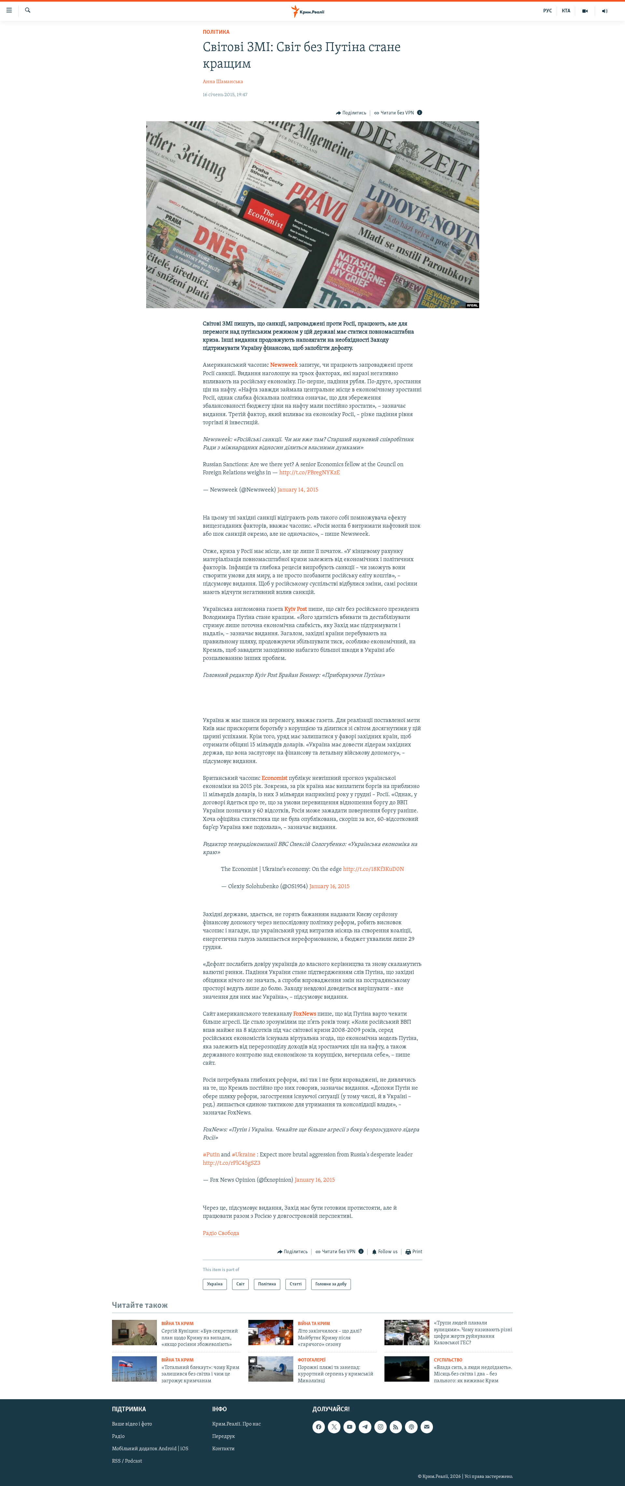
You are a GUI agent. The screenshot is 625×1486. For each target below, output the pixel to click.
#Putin (211, 1155)
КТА (566, 11)
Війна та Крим (177, 1324)
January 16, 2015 (330, 887)
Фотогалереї (312, 1360)
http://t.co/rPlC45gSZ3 (231, 1163)
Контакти (223, 1449)
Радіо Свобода (221, 1234)
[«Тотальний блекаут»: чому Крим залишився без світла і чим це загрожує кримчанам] (134, 1369)
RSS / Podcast (127, 1461)
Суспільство (448, 1360)
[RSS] (396, 1427)
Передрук (223, 1436)
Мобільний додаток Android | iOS (150, 1449)
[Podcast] (411, 1427)
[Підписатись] (427, 1427)
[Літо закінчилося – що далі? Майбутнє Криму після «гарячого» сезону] (270, 1332)
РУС (547, 11)
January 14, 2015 (298, 490)
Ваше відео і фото (132, 1424)
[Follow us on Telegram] (365, 1427)
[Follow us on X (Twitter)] (334, 1427)
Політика (216, 32)
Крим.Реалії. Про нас (236, 1424)
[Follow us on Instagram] (380, 1427)
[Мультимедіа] (585, 11)
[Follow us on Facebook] (318, 1427)
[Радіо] (605, 11)
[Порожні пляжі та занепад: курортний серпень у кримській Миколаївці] (270, 1369)
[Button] (351, 113)
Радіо (118, 1436)
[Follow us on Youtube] (349, 1427)
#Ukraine (244, 1155)
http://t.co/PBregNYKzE (309, 473)
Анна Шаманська (223, 82)
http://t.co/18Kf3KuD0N (373, 870)
